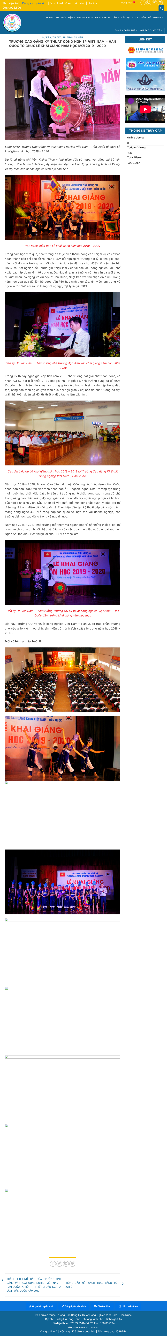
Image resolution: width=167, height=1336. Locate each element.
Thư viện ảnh (11, 3)
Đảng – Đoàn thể (125, 30)
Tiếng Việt (126, 2)
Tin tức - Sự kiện (73, 37)
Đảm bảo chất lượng (148, 17)
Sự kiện (46, 37)
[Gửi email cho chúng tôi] (160, 2)
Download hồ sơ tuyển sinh (67, 3)
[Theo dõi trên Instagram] (148, 2)
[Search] (161, 8)
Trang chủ (52, 17)
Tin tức (57, 37)
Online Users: (135, 137)
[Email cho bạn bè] (66, 1264)
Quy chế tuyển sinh (42, 1306)
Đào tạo (126, 17)
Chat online (104, 1306)
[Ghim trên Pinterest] (72, 1264)
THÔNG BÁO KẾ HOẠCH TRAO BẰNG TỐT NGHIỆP (91, 1284)
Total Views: (135, 157)
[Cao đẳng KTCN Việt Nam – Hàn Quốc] (12, 22)
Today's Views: (137, 147)
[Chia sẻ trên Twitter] (59, 1264)
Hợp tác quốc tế (150, 30)
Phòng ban (84, 17)
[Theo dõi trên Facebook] (143, 2)
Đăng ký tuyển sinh (34, 3)
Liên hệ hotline (130, 1306)
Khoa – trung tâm (106, 17)
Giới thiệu (67, 17)
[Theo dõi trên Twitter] (154, 2)
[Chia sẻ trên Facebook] (53, 1264)
